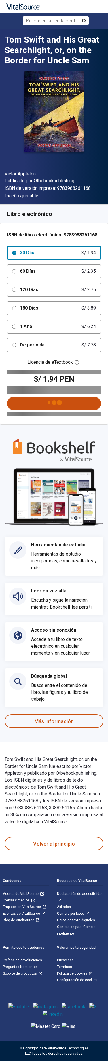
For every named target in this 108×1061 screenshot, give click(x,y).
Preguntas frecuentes (20, 967)
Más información (54, 721)
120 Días (58, 289)
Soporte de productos (20, 973)
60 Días (58, 271)
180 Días (58, 308)
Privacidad (65, 960)
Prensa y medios (17, 900)
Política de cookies (72, 973)
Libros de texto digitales (76, 920)
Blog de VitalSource (19, 920)
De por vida (58, 345)
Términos (64, 967)
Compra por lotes (71, 914)
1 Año (58, 326)
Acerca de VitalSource (21, 894)
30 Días (58, 252)
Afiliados (64, 907)
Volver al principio (54, 844)
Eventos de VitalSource (22, 914)
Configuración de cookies (77, 980)
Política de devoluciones (22, 960)
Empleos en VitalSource (22, 907)
